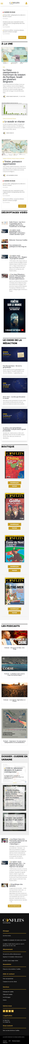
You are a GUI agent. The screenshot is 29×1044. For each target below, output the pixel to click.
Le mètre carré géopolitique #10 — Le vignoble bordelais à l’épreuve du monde (17, 864)
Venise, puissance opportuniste (12, 162)
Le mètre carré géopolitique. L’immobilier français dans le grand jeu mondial (14, 429)
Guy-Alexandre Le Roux (12, 175)
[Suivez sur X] (7, 1011)
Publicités (5, 1042)
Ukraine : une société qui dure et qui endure (14, 819)
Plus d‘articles (14, 906)
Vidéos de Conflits (7, 994)
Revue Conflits (10, 133)
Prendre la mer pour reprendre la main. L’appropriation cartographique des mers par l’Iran (14, 23)
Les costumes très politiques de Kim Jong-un (17, 245)
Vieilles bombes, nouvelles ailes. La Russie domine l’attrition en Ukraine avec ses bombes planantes (14, 795)
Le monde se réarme (14, 121)
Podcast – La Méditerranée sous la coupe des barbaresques (15, 667)
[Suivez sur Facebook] (4, 1011)
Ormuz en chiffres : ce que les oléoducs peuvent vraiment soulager (13, 31)
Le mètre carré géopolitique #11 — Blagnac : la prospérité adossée (18, 257)
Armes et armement (7, 118)
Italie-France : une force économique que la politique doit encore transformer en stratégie (17, 224)
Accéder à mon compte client (10, 960)
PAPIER (14, 486)
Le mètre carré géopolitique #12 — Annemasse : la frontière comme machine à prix (17, 232)
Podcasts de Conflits (8, 991)
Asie (4, 67)
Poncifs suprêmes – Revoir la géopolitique (12, 366)
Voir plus (22, 37)
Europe (14, 118)
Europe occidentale (19, 158)
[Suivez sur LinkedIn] (10, 1011)
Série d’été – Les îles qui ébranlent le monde (14, 397)
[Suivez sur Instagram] (12, 1011)
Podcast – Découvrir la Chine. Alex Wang (15, 641)
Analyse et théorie (7, 158)
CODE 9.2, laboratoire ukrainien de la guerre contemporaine (13, 770)
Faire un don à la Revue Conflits (11, 1030)
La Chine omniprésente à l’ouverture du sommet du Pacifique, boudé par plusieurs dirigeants (14, 76)
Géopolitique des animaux (16, 885)
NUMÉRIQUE (14, 483)
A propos (5, 1041)
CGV (10, 1041)
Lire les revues (7, 935)
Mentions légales (16, 1041)
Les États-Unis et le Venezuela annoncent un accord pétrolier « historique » (18, 841)
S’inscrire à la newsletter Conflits (11, 969)
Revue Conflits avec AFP (12, 96)
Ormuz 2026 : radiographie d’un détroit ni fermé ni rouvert (14, 15)
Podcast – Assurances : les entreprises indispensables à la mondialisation (15, 727)
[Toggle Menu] (2, 3)
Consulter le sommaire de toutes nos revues (14, 940)
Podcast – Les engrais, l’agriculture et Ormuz (15, 693)
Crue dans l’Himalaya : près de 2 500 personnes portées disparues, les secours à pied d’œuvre (17, 277)
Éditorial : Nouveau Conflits (18, 240)
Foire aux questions (8, 978)
